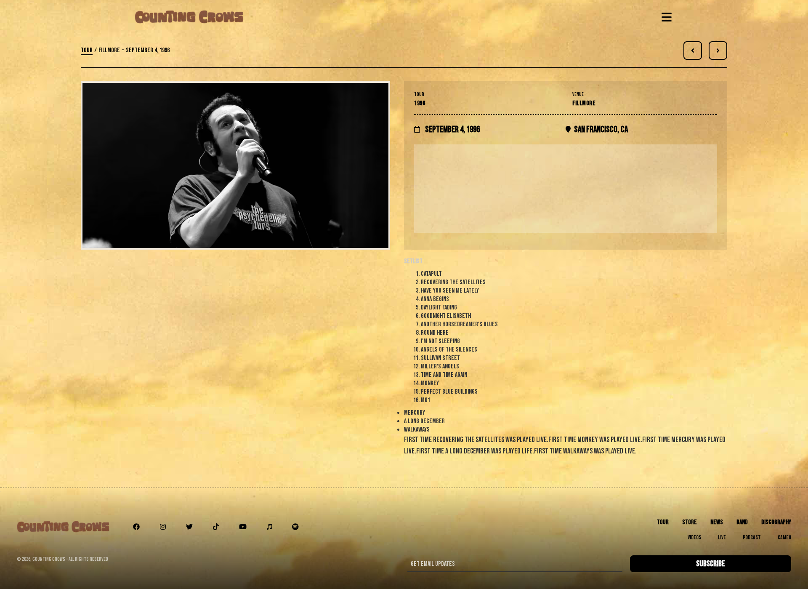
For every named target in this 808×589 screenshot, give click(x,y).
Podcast (752, 537)
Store (689, 522)
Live (722, 537)
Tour (87, 50)
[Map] (565, 188)
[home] (189, 17)
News (716, 522)
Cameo (784, 537)
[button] (664, 17)
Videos (694, 537)
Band (742, 522)
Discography (776, 522)
